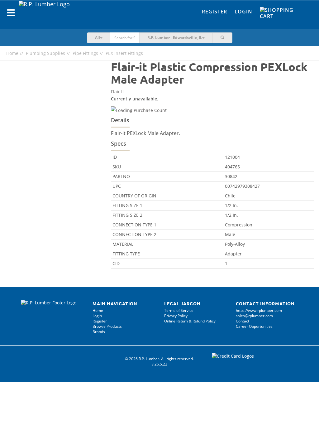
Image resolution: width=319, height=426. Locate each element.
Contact (242, 321)
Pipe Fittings (85, 53)
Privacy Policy (176, 315)
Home (12, 53)
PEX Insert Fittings (124, 53)
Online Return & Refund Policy (190, 321)
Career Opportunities (254, 326)
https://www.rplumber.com (259, 310)
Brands (99, 331)
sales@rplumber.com (254, 315)
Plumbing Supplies (45, 53)
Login (243, 11)
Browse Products (107, 326)
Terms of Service (178, 310)
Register (214, 11)
